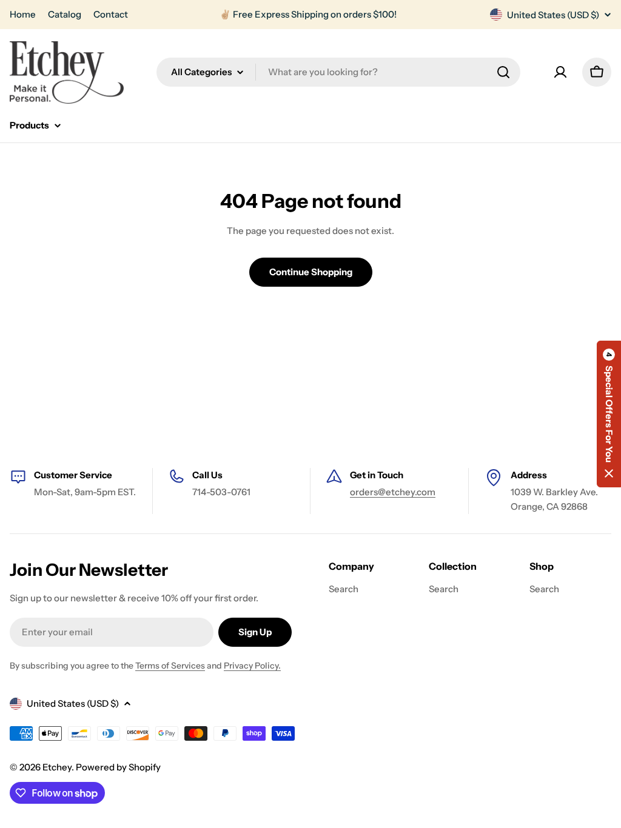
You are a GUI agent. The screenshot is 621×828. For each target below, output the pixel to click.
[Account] (560, 72)
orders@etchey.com (392, 492)
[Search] (503, 72)
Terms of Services (170, 665)
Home (23, 14)
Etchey (57, 767)
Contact (110, 14)
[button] (609, 414)
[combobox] (338, 72)
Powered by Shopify (118, 767)
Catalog (64, 14)
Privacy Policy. (252, 665)
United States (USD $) (553, 15)
